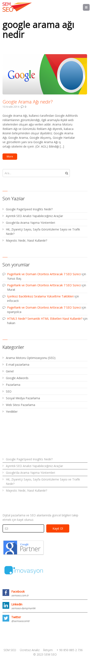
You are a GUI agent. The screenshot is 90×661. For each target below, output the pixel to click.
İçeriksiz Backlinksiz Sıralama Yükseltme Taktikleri (40, 296)
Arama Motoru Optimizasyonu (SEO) (30, 358)
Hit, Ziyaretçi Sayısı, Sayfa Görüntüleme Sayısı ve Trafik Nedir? (43, 231)
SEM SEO (10, 650)
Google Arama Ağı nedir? (28, 101)
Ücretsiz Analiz (30, 650)
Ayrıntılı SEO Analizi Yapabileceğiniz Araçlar (34, 216)
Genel (10, 371)
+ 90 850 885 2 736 (70, 650)
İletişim (48, 650)
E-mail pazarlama (17, 364)
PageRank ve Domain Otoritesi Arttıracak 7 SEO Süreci (44, 274)
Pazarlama (13, 385)
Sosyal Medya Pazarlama (23, 398)
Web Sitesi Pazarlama (20, 405)
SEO (9, 391)
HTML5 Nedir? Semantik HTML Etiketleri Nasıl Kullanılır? (44, 319)
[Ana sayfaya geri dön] (17, 7)
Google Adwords (17, 378)
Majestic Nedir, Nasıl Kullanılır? (26, 240)
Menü (89, 7)
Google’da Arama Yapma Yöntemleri (30, 223)
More (10, 156)
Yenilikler (12, 412)
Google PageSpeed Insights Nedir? (29, 209)
